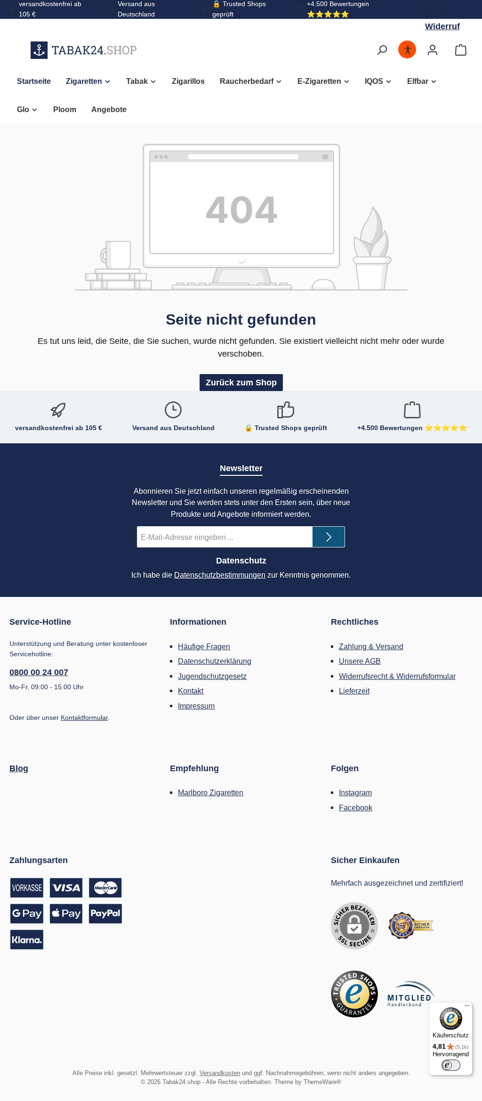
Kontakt (190, 690)
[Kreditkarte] (86, 887)
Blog (18, 768)
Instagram (355, 792)
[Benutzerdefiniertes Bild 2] (354, 994)
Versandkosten (220, 1073)
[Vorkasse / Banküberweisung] (26, 887)
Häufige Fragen (204, 646)
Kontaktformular (84, 717)
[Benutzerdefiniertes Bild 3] (410, 994)
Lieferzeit (354, 690)
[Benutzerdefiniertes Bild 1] (410, 925)
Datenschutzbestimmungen (219, 575)
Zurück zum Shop (241, 382)
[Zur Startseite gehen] (84, 49)
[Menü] (467, 1007)
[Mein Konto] (432, 50)
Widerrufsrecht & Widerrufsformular (397, 676)
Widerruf (433, 9)
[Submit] (328, 536)
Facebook (355, 807)
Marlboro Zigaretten (210, 792)
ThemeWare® (322, 1082)
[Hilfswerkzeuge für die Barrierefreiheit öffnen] (407, 50)
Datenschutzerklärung (214, 661)
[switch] (451, 1065)
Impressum (196, 705)
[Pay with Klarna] (26, 939)
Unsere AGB (360, 661)
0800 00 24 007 (38, 672)
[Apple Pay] (66, 913)
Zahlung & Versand (371, 646)
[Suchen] (382, 50)
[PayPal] (105, 913)
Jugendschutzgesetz (212, 676)
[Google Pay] (26, 913)
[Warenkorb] (461, 50)
